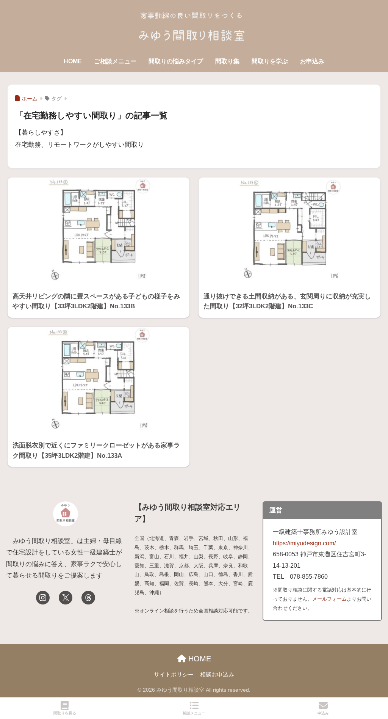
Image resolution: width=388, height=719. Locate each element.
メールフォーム (329, 599)
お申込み (312, 61)
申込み (323, 713)
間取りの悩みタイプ (176, 61)
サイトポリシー (174, 675)
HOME (73, 61)
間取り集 (227, 61)
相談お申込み (217, 675)
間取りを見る (64, 713)
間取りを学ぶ (270, 61)
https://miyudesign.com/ (304, 543)
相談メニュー (194, 713)
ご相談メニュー (115, 61)
